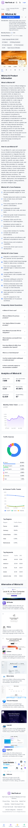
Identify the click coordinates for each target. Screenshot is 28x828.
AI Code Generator (7, 45)
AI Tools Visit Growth (8, 806)
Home (2, 9)
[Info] (2, 69)
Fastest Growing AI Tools (17, 804)
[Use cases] (15, 69)
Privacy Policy (6, 801)
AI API (3, 47)
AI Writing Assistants (15, 42)
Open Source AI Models (14, 47)
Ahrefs (21, 35)
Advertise (7, 804)
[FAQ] (19, 69)
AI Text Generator (18, 45)
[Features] (10, 69)
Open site (11, 17)
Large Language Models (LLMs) (12, 9)
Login (24, 2)
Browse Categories (11, 809)
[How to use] (6, 69)
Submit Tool (22, 801)
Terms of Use (14, 801)
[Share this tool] (25, 17)
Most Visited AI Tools (20, 806)
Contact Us (19, 809)
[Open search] (16, 2)
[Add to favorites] (22, 17)
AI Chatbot (4, 42)
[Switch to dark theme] (20, 2)
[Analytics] (23, 69)
